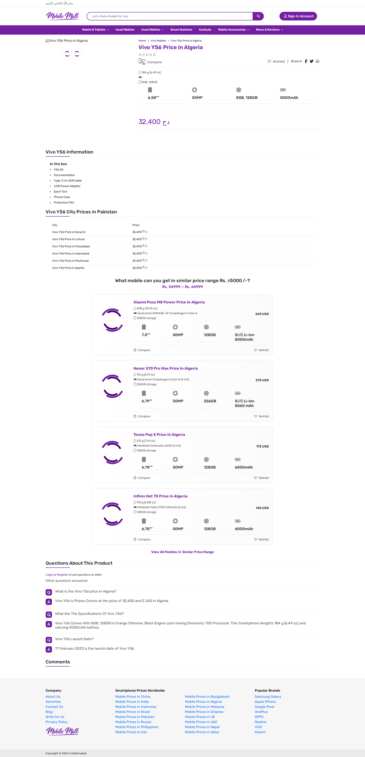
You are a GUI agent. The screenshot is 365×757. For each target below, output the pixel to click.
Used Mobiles (125, 29)
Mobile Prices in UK (200, 717)
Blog (49, 712)
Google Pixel (264, 707)
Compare (154, 62)
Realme (260, 722)
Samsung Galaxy (268, 696)
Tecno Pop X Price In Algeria (159, 434)
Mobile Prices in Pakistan (134, 717)
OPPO (259, 717)
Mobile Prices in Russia (133, 722)
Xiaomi (260, 732)
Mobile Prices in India (132, 701)
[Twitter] (311, 61)
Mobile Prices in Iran (131, 732)
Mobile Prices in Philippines (136, 727)
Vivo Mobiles (158, 40)
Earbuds (205, 29)
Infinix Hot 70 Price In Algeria (160, 496)
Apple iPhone (265, 701)
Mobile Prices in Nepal (202, 727)
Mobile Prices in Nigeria (203, 701)
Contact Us (54, 707)
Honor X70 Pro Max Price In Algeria (165, 368)
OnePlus (261, 712)
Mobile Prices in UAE (201, 722)
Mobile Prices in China (132, 696)
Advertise (53, 701)
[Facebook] (306, 61)
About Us (53, 696)
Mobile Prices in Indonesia (135, 707)
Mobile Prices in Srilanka (204, 712)
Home (142, 40)
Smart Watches (181, 29)
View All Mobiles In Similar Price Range (182, 552)
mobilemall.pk (78, 753)
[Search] (258, 16)
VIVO (258, 727)
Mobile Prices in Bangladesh (207, 696)
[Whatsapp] (317, 61)
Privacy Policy (57, 722)
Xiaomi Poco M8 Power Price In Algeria (169, 302)
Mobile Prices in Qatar (202, 732)
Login (49, 575)
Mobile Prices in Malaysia (204, 707)
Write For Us (55, 717)
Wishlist (278, 61)
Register (62, 575)
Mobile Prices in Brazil (132, 712)
